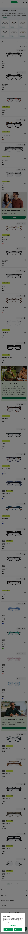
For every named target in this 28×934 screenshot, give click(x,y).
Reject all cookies (18, 929)
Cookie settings (12, 925)
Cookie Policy (15, 922)
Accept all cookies (8, 929)
